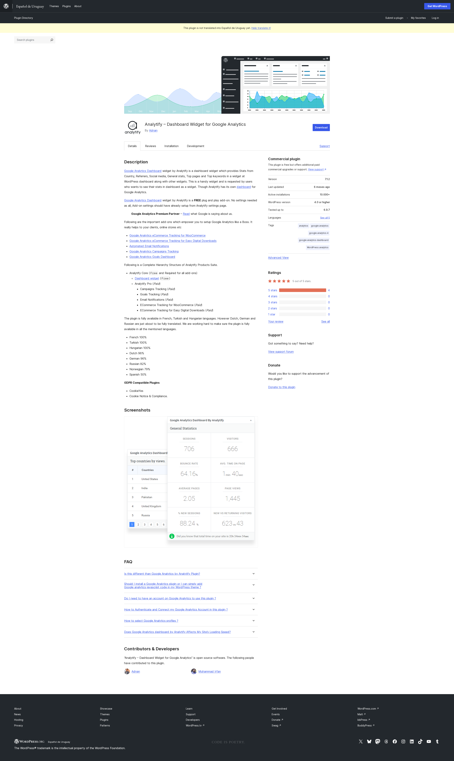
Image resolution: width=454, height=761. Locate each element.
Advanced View (278, 257)
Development (195, 146)
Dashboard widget (147, 278)
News (17, 714)
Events (276, 714)
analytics (303, 225)
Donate (277, 719)
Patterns (105, 725)
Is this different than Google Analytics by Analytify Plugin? (162, 573)
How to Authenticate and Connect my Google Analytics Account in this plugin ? (176, 609)
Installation (171, 146)
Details (132, 146)
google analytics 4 (318, 233)
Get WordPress (437, 6)
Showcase (106, 708)
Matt (362, 714)
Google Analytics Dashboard (143, 171)
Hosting (18, 719)
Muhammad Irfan (209, 671)
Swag (276, 725)
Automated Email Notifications (149, 246)
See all (325, 321)
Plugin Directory (23, 17)
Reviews (150, 146)
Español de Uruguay (59, 741)
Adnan (153, 130)
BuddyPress (366, 725)
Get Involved (279, 708)
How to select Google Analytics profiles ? (151, 620)
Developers (193, 719)
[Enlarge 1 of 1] (253, 421)
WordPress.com (368, 708)
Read (186, 214)
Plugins (104, 719)
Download (321, 127)
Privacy (18, 725)
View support (316, 169)
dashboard (244, 187)
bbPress (364, 719)
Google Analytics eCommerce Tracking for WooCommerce (167, 235)
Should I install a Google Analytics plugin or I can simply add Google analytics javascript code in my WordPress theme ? (163, 585)
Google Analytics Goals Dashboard (152, 256)
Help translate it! (261, 27)
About (17, 708)
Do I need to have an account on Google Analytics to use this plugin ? (170, 598)
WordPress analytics (317, 247)
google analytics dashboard (313, 240)
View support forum (281, 351)
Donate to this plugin (281, 387)
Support (325, 146)
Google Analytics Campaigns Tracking (154, 251)
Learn (189, 708)
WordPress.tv (195, 725)
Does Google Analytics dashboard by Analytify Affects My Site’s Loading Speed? (177, 632)
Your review (275, 321)
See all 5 (325, 217)
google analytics (319, 225)
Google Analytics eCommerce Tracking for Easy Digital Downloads (173, 240)
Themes (105, 714)
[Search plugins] (51, 39)
